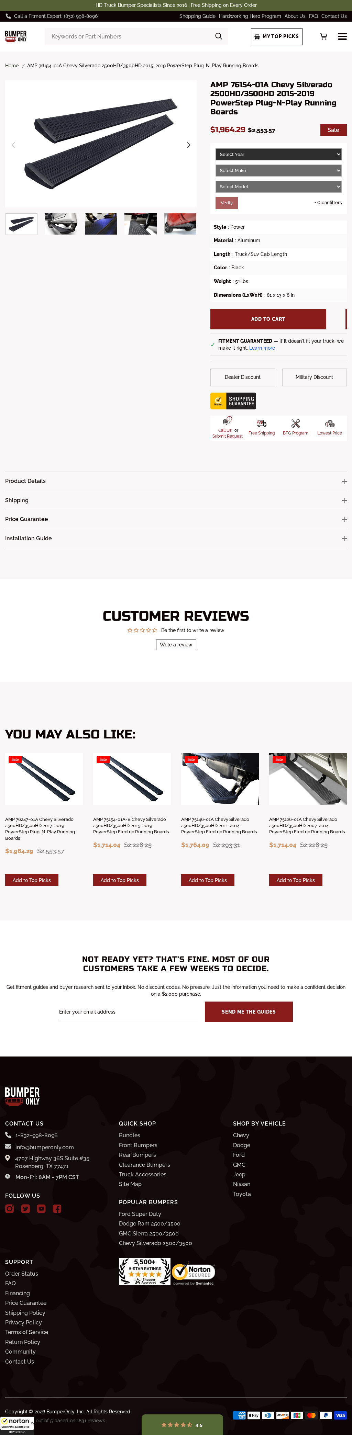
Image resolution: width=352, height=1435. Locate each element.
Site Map (130, 1184)
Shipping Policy (25, 1313)
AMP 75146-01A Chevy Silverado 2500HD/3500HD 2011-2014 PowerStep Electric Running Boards (219, 825)
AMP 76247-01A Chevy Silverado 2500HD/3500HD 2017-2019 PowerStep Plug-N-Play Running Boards (40, 829)
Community (20, 1351)
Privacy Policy (23, 1322)
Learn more (262, 348)
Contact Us (334, 16)
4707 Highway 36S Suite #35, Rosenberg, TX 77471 (52, 1162)
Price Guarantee (25, 1303)
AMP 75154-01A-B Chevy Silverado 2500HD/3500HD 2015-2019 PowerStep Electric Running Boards (131, 825)
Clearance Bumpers (144, 1165)
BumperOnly (60, 1411)
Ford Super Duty (140, 1214)
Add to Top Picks (32, 880)
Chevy (241, 1135)
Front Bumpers (138, 1145)
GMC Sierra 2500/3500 (149, 1233)
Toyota (242, 1194)
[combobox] (137, 36)
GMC (239, 1165)
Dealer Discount (243, 377)
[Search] (218, 37)
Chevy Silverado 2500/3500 (155, 1243)
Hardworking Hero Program (250, 16)
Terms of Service (26, 1332)
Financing (17, 1293)
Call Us (225, 430)
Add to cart (268, 319)
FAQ (313, 16)
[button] (17, 1425)
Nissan (241, 1184)
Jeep (239, 1174)
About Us (295, 16)
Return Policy (22, 1342)
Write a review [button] (176, 644)
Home (12, 65)
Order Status (21, 1273)
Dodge (241, 1145)
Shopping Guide (197, 16)
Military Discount (314, 377)
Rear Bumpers (137, 1155)
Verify (227, 202)
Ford (239, 1155)
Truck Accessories (142, 1174)
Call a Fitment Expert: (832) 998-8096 (56, 16)
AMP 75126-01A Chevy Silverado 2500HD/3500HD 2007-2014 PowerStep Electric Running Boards (307, 825)
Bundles (129, 1135)
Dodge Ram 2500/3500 (149, 1223)
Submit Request (227, 436)
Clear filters (328, 202)
